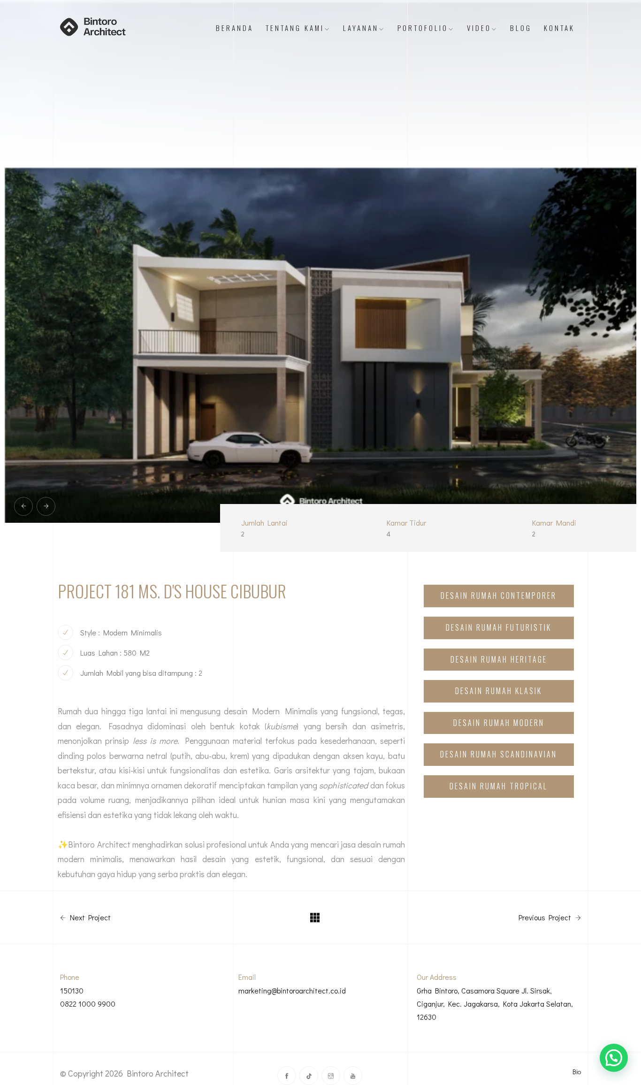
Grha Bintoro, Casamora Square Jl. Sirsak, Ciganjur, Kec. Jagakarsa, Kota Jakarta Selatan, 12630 (495, 1004)
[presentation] (23, 506)
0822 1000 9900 (87, 1004)
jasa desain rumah (373, 844)
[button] (614, 1058)
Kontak (559, 28)
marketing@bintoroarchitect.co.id (292, 990)
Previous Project (546, 917)
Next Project (89, 917)
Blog (521, 28)
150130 (72, 990)
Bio (576, 1071)
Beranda (234, 28)
